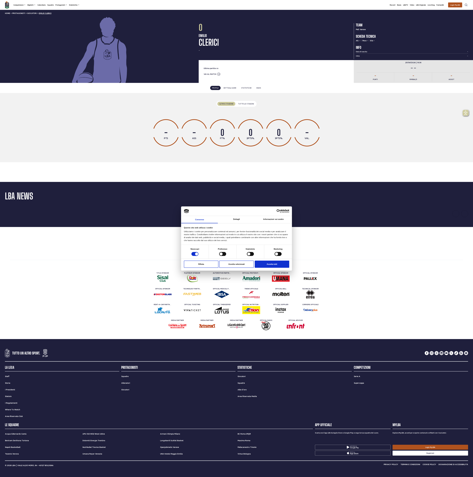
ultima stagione (226, 104)
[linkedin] (441, 353)
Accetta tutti (272, 264)
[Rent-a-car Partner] (163, 310)
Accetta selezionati (236, 264)
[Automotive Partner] (222, 278)
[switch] (222, 254)
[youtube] (446, 353)
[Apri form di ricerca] (466, 5)
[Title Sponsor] (163, 278)
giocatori (32, 13)
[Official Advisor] (295, 326)
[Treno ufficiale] (251, 294)
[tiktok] (456, 353)
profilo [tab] (215, 88)
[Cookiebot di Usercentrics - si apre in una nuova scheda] (278, 211)
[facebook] (427, 353)
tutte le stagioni (246, 104)
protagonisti (18, 13)
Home (7, 13)
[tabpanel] (236, 127)
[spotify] (466, 353)
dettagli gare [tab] (230, 88)
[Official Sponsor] (281, 278)
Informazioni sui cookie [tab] (273, 219)
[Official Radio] (266, 326)
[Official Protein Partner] (251, 278)
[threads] (437, 353)
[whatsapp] (461, 353)
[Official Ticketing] (192, 310)
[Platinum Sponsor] (192, 278)
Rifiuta (201, 264)
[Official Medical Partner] (222, 294)
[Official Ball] (281, 294)
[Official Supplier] (281, 310)
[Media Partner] (177, 326)
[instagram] (432, 353)
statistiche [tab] (246, 88)
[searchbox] (236, 3)
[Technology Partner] (192, 294)
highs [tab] (258, 88)
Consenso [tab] (199, 219)
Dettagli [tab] (236, 219)
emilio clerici (45, 13)
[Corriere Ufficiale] (310, 310)
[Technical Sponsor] (310, 294)
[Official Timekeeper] (222, 310)
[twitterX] (451, 353)
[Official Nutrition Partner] (251, 310)
